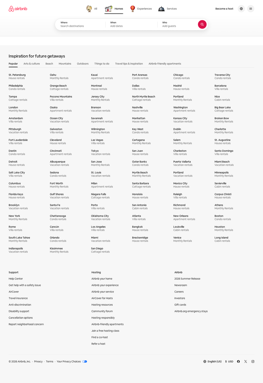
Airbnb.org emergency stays (191, 311)
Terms (49, 361)
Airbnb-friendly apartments (107, 324)
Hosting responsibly (103, 317)
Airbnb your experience (105, 285)
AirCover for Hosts (102, 298)
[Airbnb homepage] (18, 8)
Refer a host (98, 343)
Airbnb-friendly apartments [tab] (165, 63)
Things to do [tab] (101, 63)
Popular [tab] (13, 63)
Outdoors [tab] (83, 63)
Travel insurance (18, 298)
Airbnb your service (102, 291)
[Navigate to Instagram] (252, 361)
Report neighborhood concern (26, 324)
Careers (179, 291)
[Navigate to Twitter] (245, 361)
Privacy (38, 361)
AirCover (14, 291)
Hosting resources (102, 304)
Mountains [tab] (65, 63)
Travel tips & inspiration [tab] (129, 63)
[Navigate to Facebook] (238, 361)
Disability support (19, 311)
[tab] (92, 8)
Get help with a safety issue (25, 285)
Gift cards (180, 304)
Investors (179, 298)
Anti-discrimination (20, 304)
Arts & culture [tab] (31, 63)
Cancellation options (21, 317)
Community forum (102, 311)
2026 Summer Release (187, 278)
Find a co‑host (99, 337)
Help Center (16, 278)
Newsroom (180, 285)
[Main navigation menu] (250, 8)
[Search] (202, 24)
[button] (131, 24)
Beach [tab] (49, 63)
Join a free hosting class (105, 330)
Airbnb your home (101, 278)
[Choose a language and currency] (241, 8)
